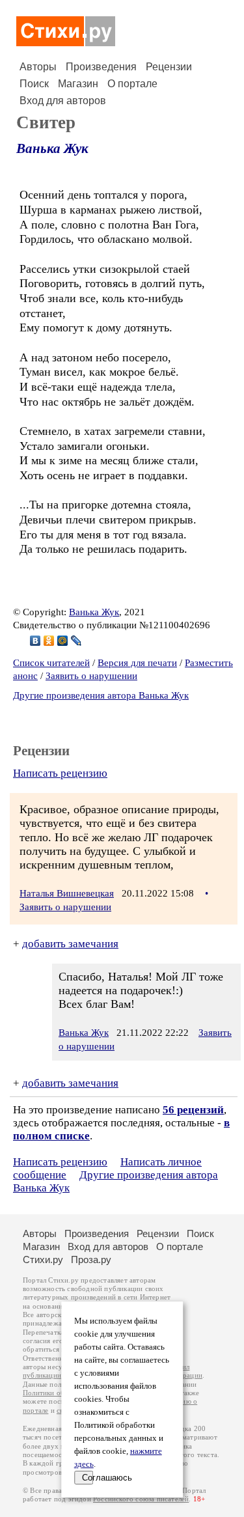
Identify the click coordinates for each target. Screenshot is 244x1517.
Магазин (78, 83)
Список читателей (51, 663)
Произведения (101, 66)
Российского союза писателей (141, 1499)
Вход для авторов (63, 100)
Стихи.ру (43, 1259)
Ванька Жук (52, 148)
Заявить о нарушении (91, 676)
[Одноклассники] (49, 640)
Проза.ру (91, 1259)
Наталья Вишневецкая (67, 893)
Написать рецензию (60, 773)
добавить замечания (70, 944)
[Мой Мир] (63, 640)
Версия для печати (137, 663)
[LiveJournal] (76, 640)
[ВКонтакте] (35, 640)
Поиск (34, 83)
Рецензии (169, 66)
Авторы (38, 66)
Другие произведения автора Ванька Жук (101, 695)
